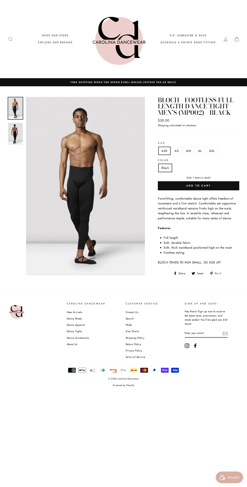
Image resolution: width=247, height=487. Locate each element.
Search (130, 318)
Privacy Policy (134, 350)
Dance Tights (74, 331)
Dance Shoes (74, 318)
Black (165, 168)
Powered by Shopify (123, 385)
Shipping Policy (135, 338)
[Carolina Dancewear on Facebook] (195, 345)
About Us (72, 344)
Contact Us (132, 312)
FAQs (129, 325)
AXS (164, 151)
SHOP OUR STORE (55, 35)
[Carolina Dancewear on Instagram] (187, 345)
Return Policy (133, 344)
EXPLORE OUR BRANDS (55, 42)
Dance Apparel (76, 325)
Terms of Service (135, 357)
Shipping (163, 125)
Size (161, 143)
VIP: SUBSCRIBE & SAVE (188, 35)
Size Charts (132, 331)
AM (188, 151)
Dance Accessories (78, 338)
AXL (212, 151)
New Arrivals (74, 312)
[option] (123, 82)
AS (177, 151)
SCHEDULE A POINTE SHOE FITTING (188, 42)
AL (200, 151)
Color (163, 160)
